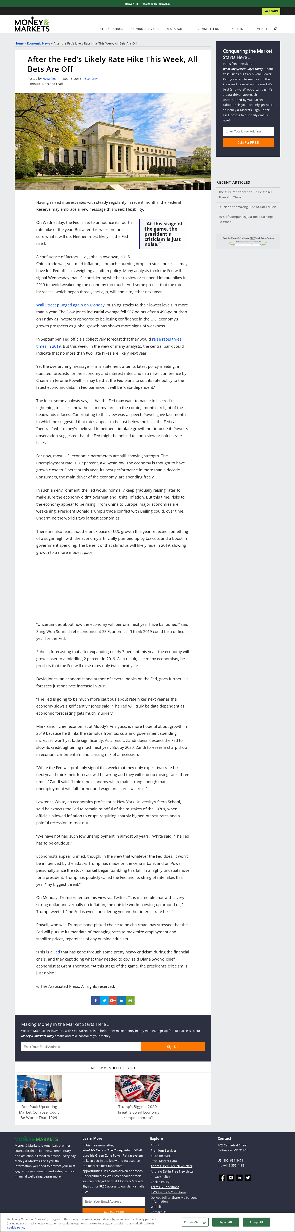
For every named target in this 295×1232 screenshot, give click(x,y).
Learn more (52, 1176)
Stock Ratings (111, 28)
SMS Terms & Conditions (168, 1192)
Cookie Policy (160, 1182)
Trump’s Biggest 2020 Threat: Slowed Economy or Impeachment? (137, 1112)
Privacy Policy (160, 1177)
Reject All (225, 1222)
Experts (236, 28)
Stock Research (162, 1156)
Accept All (256, 1222)
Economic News (38, 43)
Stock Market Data (164, 1161)
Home (19, 43)
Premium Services (144, 28)
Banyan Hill (131, 3)
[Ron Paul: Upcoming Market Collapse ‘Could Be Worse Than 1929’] (39, 1088)
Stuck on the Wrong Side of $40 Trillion (247, 207)
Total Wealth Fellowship (155, 3)
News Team (51, 79)
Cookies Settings (195, 1222)
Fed (57, 952)
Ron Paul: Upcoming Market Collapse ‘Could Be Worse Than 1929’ (39, 1112)
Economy (91, 79)
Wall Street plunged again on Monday (70, 305)
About (155, 1145)
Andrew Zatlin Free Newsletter (173, 1171)
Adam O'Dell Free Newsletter (171, 1166)
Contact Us (158, 1212)
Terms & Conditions (165, 1187)
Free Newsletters (204, 28)
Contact (260, 28)
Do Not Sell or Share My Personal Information (174, 1199)
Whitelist (157, 1207)
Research (174, 28)
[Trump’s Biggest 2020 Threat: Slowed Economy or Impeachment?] (137, 1088)
